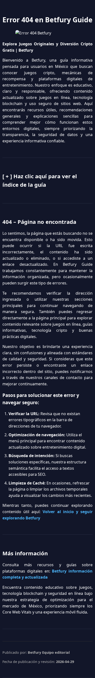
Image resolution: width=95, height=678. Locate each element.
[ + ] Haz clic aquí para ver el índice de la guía (39, 180)
